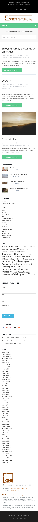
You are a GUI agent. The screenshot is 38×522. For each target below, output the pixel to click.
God (3, 216)
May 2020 (5, 386)
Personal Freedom (12, 269)
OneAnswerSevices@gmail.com (20, 2)
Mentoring (6, 267)
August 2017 (6, 430)
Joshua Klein (5, 222)
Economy (4, 206)
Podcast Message (7, 229)
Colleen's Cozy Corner (8, 203)
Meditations (5, 227)
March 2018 (5, 422)
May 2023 (5, 360)
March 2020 (5, 390)
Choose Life (23, 249)
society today (17, 272)
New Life (15, 266)
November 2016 (6, 447)
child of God (4, 249)
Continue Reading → (11, 70)
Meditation (29, 264)
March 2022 (5, 362)
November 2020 (6, 377)
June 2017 (5, 432)
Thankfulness (6, 274)
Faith (3, 210)
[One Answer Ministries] (19, 17)
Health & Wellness (7, 218)
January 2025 (6, 352)
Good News (20, 256)
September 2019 (7, 396)
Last (3, 301)
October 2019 (6, 394)
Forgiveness (6, 256)
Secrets (6, 80)
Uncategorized (6, 88)
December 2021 (6, 367)
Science (4, 231)
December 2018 (6, 413)
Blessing (31, 247)
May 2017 (5, 434)
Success (26, 272)
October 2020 (6, 379)
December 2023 (6, 354)
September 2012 (7, 456)
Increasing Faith (11, 261)
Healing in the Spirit (16, 259)
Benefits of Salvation (24, 246)
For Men (4, 212)
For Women (5, 214)
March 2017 (5, 439)
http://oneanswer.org (14, 343)
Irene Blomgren (9, 55)
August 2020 (6, 381)
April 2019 (5, 405)
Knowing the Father (12, 263)
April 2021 (5, 371)
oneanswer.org (14, 490)
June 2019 (5, 403)
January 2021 (6, 373)
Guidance (5, 259)
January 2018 (6, 426)
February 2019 (6, 409)
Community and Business (17, 252)
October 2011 (6, 458)
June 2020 (5, 384)
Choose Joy (12, 249)
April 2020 (5, 388)
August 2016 (6, 453)
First (3, 294)
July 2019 (4, 401)
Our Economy (23, 266)
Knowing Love (24, 261)
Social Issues (5, 233)
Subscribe (7, 316)
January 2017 (6, 443)
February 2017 (6, 441)
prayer (26, 269)
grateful (28, 256)
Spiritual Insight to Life (19, 57)
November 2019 (6, 392)
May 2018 (5, 417)
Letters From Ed (6, 225)
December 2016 (6, 445)
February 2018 (6, 424)
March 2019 (5, 407)
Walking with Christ (23, 274)
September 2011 (7, 460)
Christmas (5, 252)
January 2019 (6, 411)
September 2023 (7, 358)
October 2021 (6, 369)
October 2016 (6, 449)
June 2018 (5, 415)
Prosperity (6, 271)
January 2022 (6, 365)
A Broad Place (10, 139)
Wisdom (3, 277)
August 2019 (6, 398)
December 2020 (6, 375)
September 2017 (7, 428)
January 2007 (6, 462)
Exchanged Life (23, 254)
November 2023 (6, 356)
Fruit (12, 256)
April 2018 (5, 420)
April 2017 (5, 437)
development (8, 254)
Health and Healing (29, 259)
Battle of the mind (10, 246)
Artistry (4, 201)
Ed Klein (4, 208)
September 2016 (7, 451)
